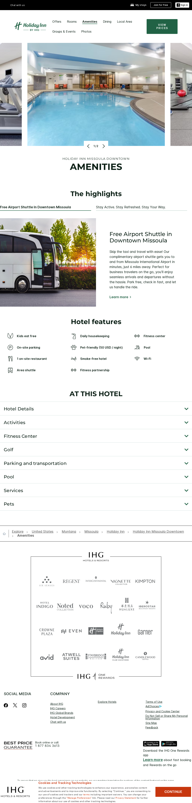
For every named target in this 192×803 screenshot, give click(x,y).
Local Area (124, 21)
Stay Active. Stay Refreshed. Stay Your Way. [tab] (131, 207)
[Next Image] (103, 146)
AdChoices (152, 706)
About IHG (56, 703)
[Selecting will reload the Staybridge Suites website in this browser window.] (96, 656)
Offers (56, 21)
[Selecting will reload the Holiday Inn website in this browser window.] (120, 631)
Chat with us (58, 721)
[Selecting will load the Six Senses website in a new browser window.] (47, 580)
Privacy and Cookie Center (163, 711)
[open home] (6, 533)
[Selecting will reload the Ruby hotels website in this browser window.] (106, 606)
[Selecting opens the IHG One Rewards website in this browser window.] (95, 676)
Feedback (152, 727)
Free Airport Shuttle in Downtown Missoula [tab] (35, 207)
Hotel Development (62, 717)
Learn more (119, 297)
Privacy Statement (126, 797)
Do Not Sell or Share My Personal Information (167, 717)
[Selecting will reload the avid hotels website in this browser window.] (47, 656)
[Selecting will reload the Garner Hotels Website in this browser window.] (145, 631)
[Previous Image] (89, 146)
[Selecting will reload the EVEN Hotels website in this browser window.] (71, 631)
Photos (86, 31)
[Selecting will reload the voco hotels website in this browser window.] (86, 606)
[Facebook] (7, 705)
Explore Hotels (107, 701)
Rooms (72, 21)
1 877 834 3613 (47, 746)
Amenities (89, 21)
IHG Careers (58, 708)
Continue (173, 791)
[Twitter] (15, 705)
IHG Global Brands (61, 712)
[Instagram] (24, 705)
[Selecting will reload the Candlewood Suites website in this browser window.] (145, 656)
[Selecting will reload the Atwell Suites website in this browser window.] (71, 656)
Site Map (151, 723)
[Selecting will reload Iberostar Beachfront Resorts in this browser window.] (147, 606)
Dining (107, 21)
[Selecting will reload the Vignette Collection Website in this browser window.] (120, 580)
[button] (182, 5)
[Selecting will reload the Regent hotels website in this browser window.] (71, 580)
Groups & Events (64, 31)
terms (86, 794)
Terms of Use (154, 701)
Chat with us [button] (17, 5)
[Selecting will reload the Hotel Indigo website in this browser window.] (45, 606)
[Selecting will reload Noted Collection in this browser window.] (65, 606)
